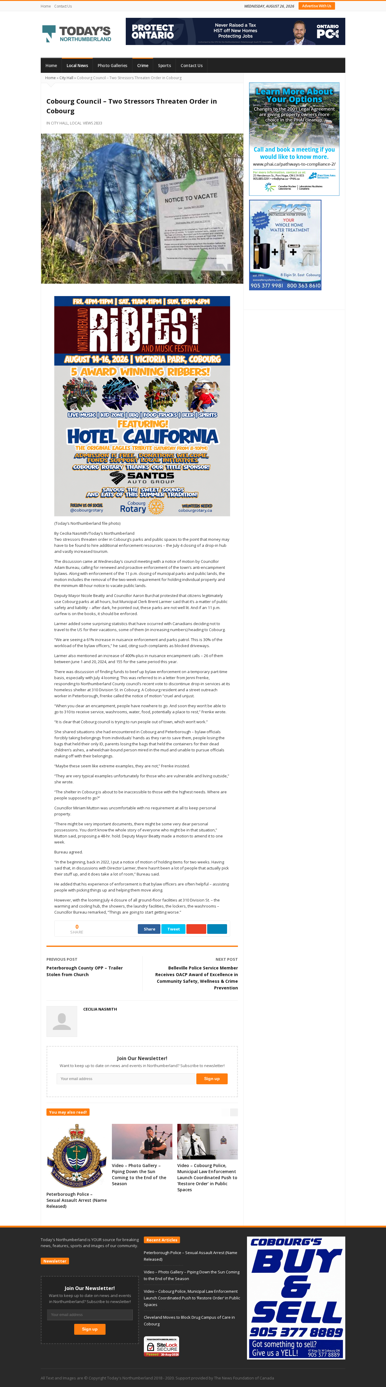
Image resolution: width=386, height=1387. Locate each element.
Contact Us (62, 6)
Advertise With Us (316, 5)
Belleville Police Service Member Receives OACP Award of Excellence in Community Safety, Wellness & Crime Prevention (196, 978)
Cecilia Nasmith (100, 1009)
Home (46, 6)
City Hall (66, 77)
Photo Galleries (112, 65)
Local (75, 123)
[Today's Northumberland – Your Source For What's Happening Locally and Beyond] (77, 34)
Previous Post (62, 959)
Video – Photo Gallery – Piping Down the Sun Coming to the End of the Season (139, 1174)
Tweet (173, 929)
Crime (142, 65)
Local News (77, 65)
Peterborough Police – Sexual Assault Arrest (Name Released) (76, 1200)
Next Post (227, 959)
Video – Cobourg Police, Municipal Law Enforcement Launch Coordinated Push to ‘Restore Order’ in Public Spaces (207, 1177)
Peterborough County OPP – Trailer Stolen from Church (84, 971)
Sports (164, 65)
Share (149, 929)
